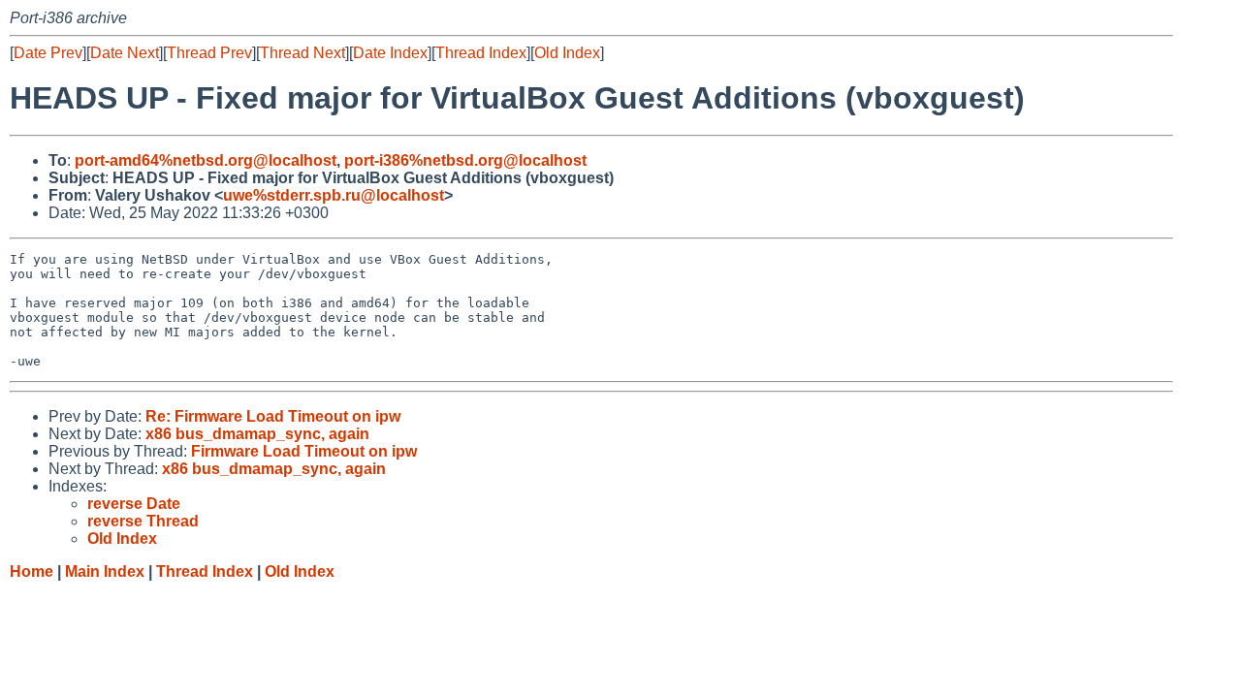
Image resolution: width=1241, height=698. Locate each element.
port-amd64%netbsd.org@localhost (205, 160)
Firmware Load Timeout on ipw (304, 451)
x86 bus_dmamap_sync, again (257, 434)
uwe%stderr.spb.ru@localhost (333, 195)
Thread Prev (209, 53)
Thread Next (302, 53)
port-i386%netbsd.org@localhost (465, 160)
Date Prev (48, 53)
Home (31, 571)
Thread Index (480, 53)
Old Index (567, 53)
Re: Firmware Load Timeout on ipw (272, 416)
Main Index (104, 571)
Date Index (390, 53)
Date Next (124, 53)
